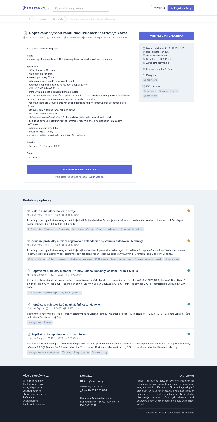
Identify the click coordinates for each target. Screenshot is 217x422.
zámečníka (151, 91)
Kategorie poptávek (33, 387)
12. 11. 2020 (54, 245)
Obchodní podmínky (33, 384)
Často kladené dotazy (34, 404)
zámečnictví (151, 96)
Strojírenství (58, 19)
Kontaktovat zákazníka (166, 35)
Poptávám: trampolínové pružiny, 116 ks (58, 334)
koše (49, 322)
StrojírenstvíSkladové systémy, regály (115, 259)
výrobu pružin (83, 352)
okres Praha (36, 215)
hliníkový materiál (73, 293)
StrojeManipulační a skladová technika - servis (71, 259)
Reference (28, 397)
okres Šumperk (38, 338)
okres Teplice (37, 308)
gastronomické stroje (83, 229)
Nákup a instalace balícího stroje (53, 211)
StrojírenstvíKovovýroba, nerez (45, 352)
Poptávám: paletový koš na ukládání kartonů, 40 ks (66, 304)
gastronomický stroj (108, 229)
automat (51, 229)
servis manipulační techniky (150, 259)
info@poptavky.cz (95, 381)
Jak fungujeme (30, 400)
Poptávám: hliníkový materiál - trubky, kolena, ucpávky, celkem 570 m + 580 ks (84, 271)
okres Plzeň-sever (35, 37)
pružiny (67, 352)
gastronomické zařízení (132, 229)
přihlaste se (97, 177)
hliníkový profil (53, 293)
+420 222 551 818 (95, 390)
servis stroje (173, 259)
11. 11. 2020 (54, 215)
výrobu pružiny (100, 352)
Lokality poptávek (32, 390)
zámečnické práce (169, 91)
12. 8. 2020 (55, 37)
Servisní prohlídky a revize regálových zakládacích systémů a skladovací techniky (87, 241)
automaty (64, 229)
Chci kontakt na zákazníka (79, 169)
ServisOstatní (38, 259)
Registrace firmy (34, 380)
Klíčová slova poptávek (34, 394)
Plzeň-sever (42, 19)
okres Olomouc (38, 275)
